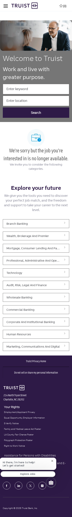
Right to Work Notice (14, 445)
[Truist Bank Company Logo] (21, 5)
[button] (36, 112)
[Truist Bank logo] (13, 387)
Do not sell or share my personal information (36, 372)
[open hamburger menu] (5, 5)
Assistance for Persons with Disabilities (30, 455)
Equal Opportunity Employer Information (24, 417)
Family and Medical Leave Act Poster (22, 429)
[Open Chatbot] (51, 482)
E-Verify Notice (11, 423)
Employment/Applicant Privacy (19, 412)
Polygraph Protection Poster (18, 440)
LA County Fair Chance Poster (19, 434)
